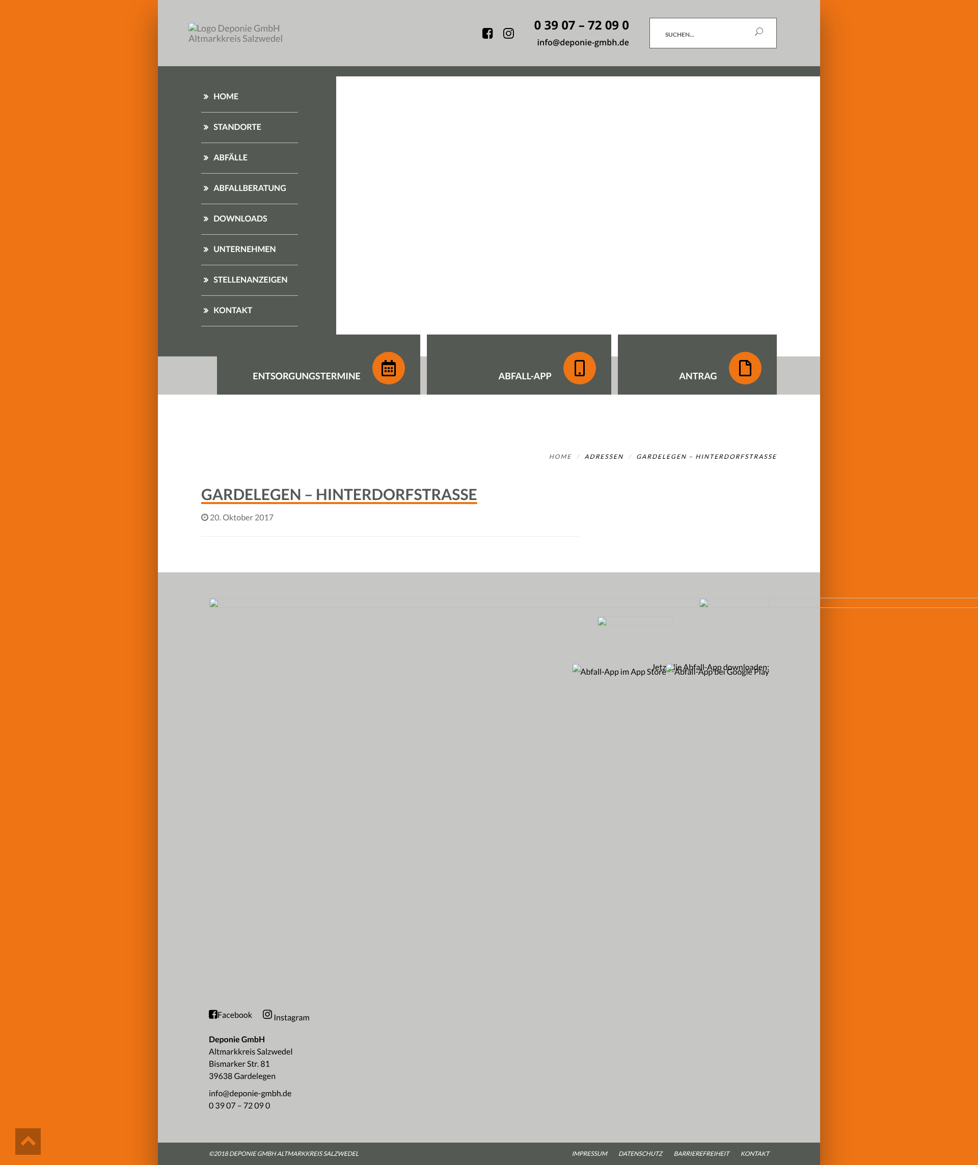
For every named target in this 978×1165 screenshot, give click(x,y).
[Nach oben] (28, 1141)
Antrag (699, 375)
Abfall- (524, 375)
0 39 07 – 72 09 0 (239, 1106)
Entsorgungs (307, 375)
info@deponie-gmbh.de (250, 1093)
